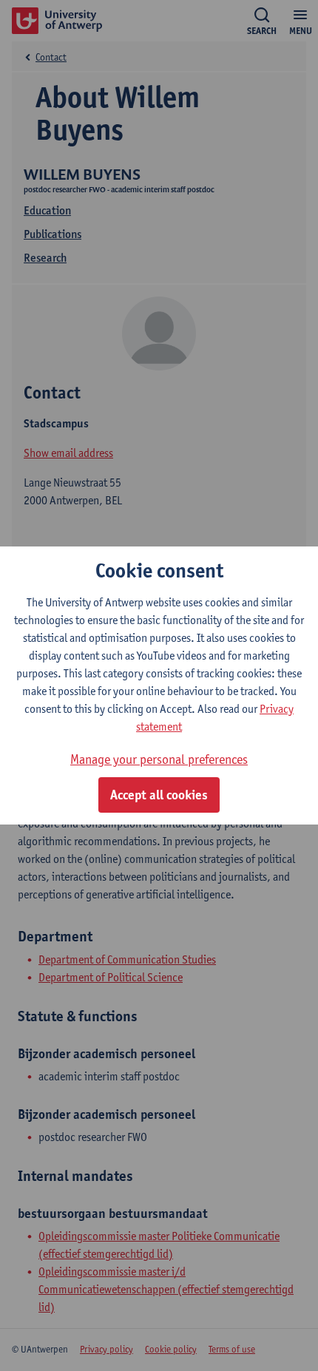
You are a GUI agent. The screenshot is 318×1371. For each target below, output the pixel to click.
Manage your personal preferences (159, 759)
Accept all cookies (159, 795)
